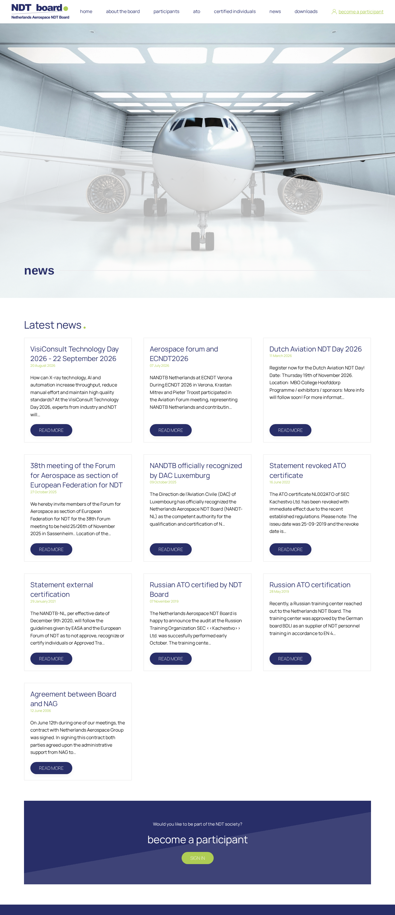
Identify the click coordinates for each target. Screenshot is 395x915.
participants (166, 11)
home (86, 11)
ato (196, 11)
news (275, 11)
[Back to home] (42, 11)
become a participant (361, 11)
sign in (197, 858)
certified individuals (235, 11)
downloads (306, 11)
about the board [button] (123, 11)
